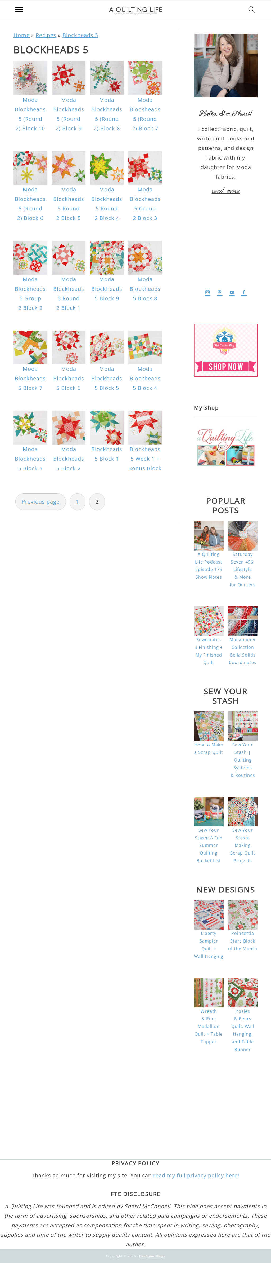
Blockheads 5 (80, 35)
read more (226, 191)
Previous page (41, 501)
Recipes (46, 35)
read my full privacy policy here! (196, 1175)
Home (21, 35)
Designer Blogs (152, 1256)
